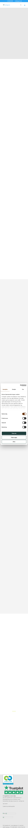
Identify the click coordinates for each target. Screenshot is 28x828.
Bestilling (6, 760)
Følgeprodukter (7, 729)
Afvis (14, 441)
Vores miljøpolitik (8, 747)
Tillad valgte (14, 437)
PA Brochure (7, 751)
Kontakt (5, 745)
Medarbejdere (7, 740)
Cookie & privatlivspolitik (9, 806)
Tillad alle (14, 433)
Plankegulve (7, 723)
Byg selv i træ (7, 734)
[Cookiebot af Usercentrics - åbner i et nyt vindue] (20, 385)
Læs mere (5, 803)
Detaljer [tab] (14, 389)
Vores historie (7, 738)
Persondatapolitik (8, 756)
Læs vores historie (9, 52)
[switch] (24, 418)
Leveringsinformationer (9, 749)
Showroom (6, 762)
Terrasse (6, 725)
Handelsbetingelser (8, 758)
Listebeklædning (8, 727)
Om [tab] (23, 389)
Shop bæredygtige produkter (11, 47)
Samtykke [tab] (5, 389)
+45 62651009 (10, 1)
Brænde (6, 736)
